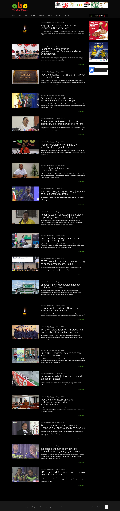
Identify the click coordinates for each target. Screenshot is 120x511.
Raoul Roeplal (51, 165)
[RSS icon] (102, 507)
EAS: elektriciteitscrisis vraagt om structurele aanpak (58, 169)
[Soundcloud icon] (100, 507)
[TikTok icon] (99, 507)
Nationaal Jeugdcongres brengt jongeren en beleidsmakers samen (63, 192)
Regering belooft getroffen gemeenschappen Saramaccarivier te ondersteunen (61, 51)
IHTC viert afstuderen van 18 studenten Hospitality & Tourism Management (62, 331)
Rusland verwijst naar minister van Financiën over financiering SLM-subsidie (63, 426)
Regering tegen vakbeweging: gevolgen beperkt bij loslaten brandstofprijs (62, 216)
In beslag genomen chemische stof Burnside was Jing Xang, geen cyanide (61, 450)
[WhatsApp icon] (92, 507)
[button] (69, 15)
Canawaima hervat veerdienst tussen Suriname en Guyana (60, 286)
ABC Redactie (51, 22)
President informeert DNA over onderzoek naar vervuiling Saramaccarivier (57, 402)
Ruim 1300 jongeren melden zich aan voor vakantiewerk (61, 354)
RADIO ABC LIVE (99, 15)
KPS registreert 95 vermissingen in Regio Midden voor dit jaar (63, 473)
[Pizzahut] (98, 40)
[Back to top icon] (106, 507)
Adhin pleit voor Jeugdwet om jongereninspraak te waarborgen (58, 99)
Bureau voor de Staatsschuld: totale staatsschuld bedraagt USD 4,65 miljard (62, 122)
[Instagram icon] (97, 507)
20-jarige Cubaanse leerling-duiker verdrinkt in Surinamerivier (59, 26)
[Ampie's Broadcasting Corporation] (23, 6)
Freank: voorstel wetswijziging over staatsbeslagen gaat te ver (59, 146)
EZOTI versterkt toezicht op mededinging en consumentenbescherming (63, 262)
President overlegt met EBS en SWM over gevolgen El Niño (63, 76)
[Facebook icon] (93, 507)
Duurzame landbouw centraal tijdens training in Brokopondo (60, 239)
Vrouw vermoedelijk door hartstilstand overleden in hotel (61, 377)
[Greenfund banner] (98, 61)
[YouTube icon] (95, 507)
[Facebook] (98, 75)
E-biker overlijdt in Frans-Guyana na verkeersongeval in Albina (60, 309)
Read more (81, 38)
